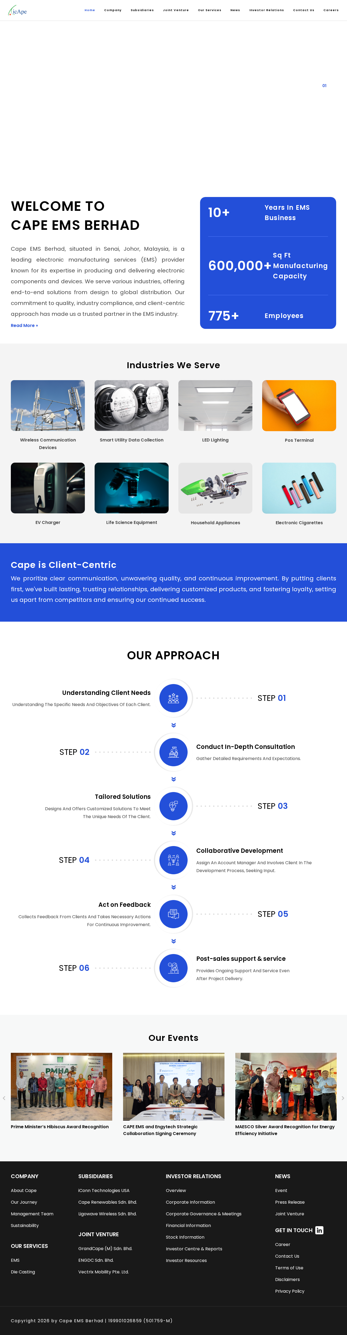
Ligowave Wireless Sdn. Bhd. (107, 1214)
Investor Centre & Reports (194, 1249)
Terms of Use (289, 1268)
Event (281, 1190)
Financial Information (188, 1225)
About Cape (24, 1190)
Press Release (290, 1202)
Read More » (24, 325)
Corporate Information (190, 1202)
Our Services (209, 10)
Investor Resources (186, 1260)
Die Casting (23, 1272)
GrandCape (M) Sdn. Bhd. (105, 1248)
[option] (61, 1095)
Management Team (32, 1214)
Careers (331, 10)
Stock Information (185, 1237)
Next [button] (343, 1098)
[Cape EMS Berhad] (17, 10)
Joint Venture (289, 1214)
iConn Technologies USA (104, 1190)
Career (282, 1244)
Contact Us (303, 10)
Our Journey (24, 1202)
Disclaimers (287, 1279)
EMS (15, 1260)
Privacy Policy (289, 1291)
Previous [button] (4, 1098)
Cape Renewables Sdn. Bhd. (107, 1202)
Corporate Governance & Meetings (204, 1214)
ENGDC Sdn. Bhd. (96, 1260)
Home (90, 10)
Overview (176, 1190)
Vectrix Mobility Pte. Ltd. (103, 1272)
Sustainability (25, 1225)
